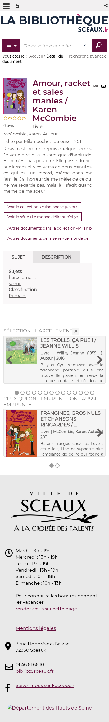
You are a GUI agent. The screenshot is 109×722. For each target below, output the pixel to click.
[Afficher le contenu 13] (86, 393)
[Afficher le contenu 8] (57, 393)
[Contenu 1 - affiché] (17, 393)
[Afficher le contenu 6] (46, 393)
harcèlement (22, 277)
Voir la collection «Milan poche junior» (42, 206)
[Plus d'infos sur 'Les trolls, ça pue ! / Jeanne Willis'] (21, 350)
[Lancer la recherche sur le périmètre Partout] (99, 45)
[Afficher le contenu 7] (51, 393)
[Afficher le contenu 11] (75, 393)
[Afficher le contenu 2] (22, 393)
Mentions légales (36, 628)
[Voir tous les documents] (75, 331)
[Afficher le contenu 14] (92, 393)
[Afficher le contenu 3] (28, 393)
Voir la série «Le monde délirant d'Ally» (42, 217)
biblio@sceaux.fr (35, 671)
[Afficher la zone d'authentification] (18, 5)
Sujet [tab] (18, 257)
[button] (106, 5)
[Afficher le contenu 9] (63, 393)
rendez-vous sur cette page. (47, 608)
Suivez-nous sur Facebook (45, 685)
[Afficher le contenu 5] (40, 393)
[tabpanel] (48, 284)
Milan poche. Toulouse (47, 141)
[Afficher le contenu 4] (34, 393)
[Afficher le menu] (6, 6)
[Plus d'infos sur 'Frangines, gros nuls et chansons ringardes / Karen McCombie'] (21, 433)
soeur (15, 283)
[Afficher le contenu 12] (81, 393)
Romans (17, 295)
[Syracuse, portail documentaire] (54, 23)
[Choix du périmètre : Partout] (11, 45)
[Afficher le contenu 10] (69, 393)
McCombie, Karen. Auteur (30, 134)
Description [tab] (56, 257)
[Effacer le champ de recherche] (85, 45)
